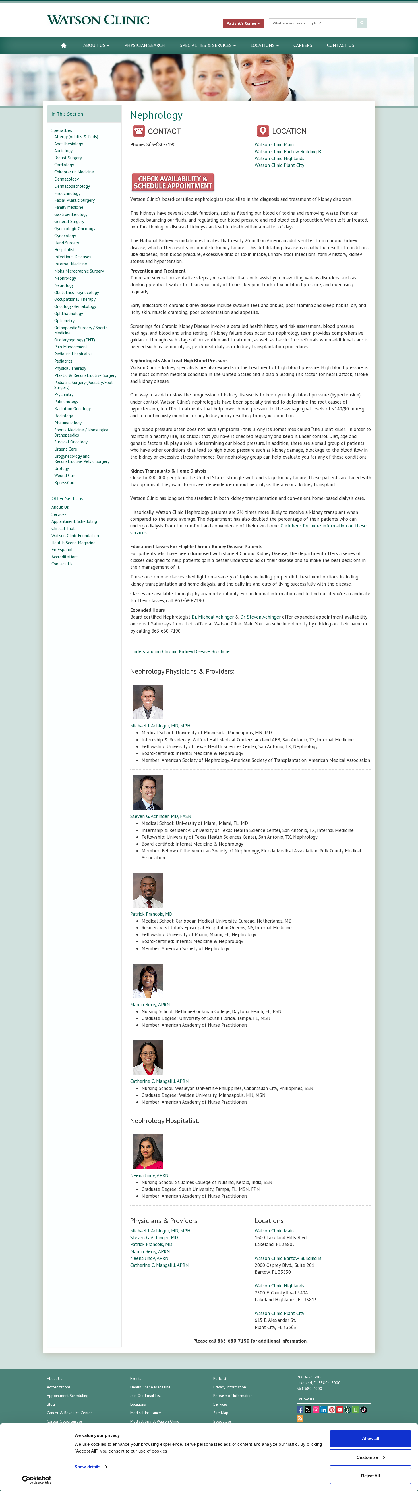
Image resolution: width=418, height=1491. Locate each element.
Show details (87, 1466)
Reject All (370, 1475)
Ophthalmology (68, 313)
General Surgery (69, 221)
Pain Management (71, 346)
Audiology (63, 150)
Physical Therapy (70, 368)
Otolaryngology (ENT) (74, 340)
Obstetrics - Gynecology (76, 292)
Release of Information (233, 1395)
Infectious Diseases (72, 256)
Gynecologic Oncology (74, 228)
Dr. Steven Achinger (260, 617)
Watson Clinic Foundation (75, 535)
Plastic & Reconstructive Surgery (85, 375)
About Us (95, 45)
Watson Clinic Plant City (279, 165)
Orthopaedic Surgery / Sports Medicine (81, 330)
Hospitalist (64, 249)
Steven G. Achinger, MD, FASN (160, 816)
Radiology (63, 415)
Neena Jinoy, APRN (149, 1175)
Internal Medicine (70, 264)
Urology (61, 468)
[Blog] (300, 1419)
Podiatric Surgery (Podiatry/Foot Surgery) (83, 384)
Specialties (61, 130)
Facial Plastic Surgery (74, 200)
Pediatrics (63, 361)
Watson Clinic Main (274, 144)
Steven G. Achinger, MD (154, 1237)
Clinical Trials (63, 528)
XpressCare (65, 482)
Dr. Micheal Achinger (213, 617)
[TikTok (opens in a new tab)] (363, 1411)
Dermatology (66, 179)
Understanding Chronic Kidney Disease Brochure (180, 651)
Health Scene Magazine (73, 542)
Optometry (64, 320)
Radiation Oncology (72, 408)
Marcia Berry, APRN (150, 1004)
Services (59, 514)
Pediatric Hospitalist (73, 354)
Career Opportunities (65, 1421)
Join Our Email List (145, 1395)
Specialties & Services (206, 45)
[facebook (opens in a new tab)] (301, 1411)
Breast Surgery (68, 157)
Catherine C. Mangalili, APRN (159, 1081)
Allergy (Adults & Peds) (76, 136)
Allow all (370, 1438)
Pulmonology (66, 401)
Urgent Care (65, 449)
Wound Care (65, 475)
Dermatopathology (72, 186)
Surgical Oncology (71, 442)
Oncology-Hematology (75, 306)
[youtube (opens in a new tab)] (340, 1411)
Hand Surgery (66, 243)
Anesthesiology (68, 143)
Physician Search (144, 45)
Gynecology (65, 235)
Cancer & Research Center (69, 1412)
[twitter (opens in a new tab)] (309, 1411)
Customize (367, 1457)
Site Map (220, 1412)
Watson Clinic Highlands (279, 158)
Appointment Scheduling (74, 521)
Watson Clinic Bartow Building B (288, 151)
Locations (263, 45)
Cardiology (64, 164)
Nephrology (65, 278)
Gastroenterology (71, 214)
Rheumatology (68, 423)
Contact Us (340, 45)
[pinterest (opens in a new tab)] (332, 1411)
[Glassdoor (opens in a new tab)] (356, 1411)
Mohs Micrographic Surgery (79, 271)
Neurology (64, 285)
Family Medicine (68, 207)
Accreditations (64, 556)
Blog (51, 1404)
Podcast (219, 1378)
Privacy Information (229, 1387)
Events (135, 1378)
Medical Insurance (145, 1412)
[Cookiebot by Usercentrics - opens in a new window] (37, 1480)
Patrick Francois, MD (151, 914)
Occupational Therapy (75, 299)
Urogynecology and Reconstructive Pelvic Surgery (81, 458)
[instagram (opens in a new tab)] (316, 1411)
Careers (302, 45)
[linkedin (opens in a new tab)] (324, 1411)
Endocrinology (67, 193)
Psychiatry (63, 394)
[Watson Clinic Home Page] (63, 45)
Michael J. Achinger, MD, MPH (160, 726)
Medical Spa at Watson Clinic (154, 1421)
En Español (62, 549)
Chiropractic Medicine (74, 172)
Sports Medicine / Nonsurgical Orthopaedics (82, 432)
